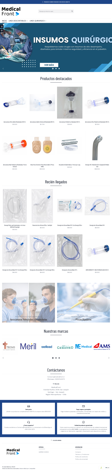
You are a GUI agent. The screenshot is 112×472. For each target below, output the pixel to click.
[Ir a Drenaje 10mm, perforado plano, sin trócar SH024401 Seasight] (14, 206)
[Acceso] (2, 30)
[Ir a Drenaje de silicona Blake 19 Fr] (97, 206)
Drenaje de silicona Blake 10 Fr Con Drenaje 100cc (42, 270)
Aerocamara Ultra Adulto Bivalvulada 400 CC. (15, 122)
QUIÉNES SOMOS (44, 452)
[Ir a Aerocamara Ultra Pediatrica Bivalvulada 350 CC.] (97, 103)
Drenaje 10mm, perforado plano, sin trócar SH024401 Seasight (14, 226)
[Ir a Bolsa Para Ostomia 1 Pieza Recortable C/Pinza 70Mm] (42, 145)
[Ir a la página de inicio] (11, 11)
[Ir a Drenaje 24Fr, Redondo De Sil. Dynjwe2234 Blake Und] (97, 145)
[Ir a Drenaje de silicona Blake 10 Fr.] (69, 251)
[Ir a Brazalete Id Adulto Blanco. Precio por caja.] (69, 145)
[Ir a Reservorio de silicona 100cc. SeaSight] (42, 206)
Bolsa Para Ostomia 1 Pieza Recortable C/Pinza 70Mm (42, 165)
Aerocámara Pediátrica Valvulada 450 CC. (69, 122)
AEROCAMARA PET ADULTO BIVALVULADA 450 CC (97, 270)
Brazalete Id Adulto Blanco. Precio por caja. (69, 165)
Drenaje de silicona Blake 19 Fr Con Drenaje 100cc (69, 225)
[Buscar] (72, 11)
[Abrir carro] (2, 26)
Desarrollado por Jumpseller (27, 468)
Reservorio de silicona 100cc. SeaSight (42, 225)
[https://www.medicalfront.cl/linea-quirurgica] (56, 47)
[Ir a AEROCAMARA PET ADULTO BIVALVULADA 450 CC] (97, 251)
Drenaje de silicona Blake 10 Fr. (70, 270)
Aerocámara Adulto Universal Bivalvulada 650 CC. (42, 122)
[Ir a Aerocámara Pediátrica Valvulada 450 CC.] (69, 103)
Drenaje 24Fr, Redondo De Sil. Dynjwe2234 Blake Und (97, 165)
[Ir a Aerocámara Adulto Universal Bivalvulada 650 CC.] (42, 103)
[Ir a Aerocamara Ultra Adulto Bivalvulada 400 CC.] (14, 103)
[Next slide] (108, 69)
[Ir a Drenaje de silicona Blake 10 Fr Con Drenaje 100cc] (42, 251)
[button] (53, 69)
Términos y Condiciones (82, 454)
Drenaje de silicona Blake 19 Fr (97, 225)
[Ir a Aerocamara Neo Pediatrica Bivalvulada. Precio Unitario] (14, 145)
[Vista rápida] (24, 102)
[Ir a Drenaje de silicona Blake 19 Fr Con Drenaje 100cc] (69, 206)
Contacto (78, 452)
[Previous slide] (3, 69)
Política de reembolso (81, 457)
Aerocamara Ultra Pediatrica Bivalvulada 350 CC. (97, 122)
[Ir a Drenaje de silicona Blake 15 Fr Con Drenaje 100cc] (14, 251)
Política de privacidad (81, 459)
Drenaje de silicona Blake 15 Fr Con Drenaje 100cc (15, 270)
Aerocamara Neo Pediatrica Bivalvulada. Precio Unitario (15, 165)
